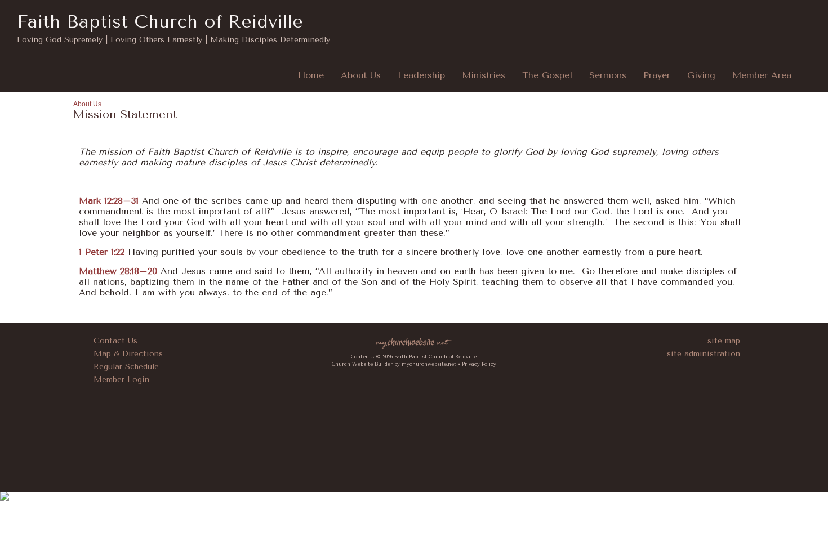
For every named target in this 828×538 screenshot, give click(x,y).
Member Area (761, 75)
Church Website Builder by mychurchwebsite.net (394, 364)
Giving (701, 75)
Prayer (656, 75)
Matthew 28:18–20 (118, 271)
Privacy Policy (479, 364)
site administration (703, 353)
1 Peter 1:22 (101, 251)
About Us (361, 75)
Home (311, 75)
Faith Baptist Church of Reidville (160, 21)
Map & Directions (125, 353)
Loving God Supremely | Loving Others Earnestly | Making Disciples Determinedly (173, 39)
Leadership (421, 75)
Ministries (483, 75)
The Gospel (547, 75)
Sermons (607, 75)
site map (723, 341)
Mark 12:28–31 (109, 200)
